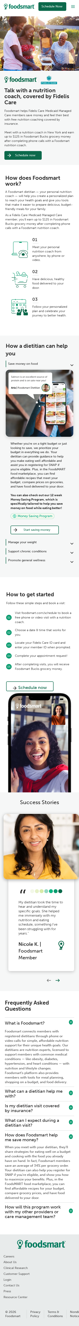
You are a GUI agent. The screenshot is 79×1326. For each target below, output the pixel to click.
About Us (10, 1262)
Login (7, 1280)
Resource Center (15, 1297)
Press (7, 1291)
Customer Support (17, 1274)
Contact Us (11, 1285)
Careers (9, 1256)
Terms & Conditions (55, 1314)
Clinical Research (16, 1268)
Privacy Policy (35, 1314)
